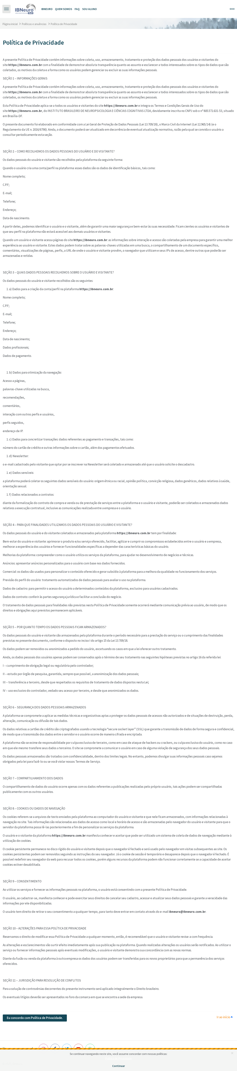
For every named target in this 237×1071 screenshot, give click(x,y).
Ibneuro (47, 9)
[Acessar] (225, 9)
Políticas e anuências (34, 24)
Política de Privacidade (118, 1058)
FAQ (77, 9)
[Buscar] (216, 9)
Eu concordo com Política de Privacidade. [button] (35, 1018)
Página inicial (10, 24)
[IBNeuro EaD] (25, 9)
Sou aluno (89, 9)
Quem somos (63, 9)
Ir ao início (224, 1017)
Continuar (118, 1066)
